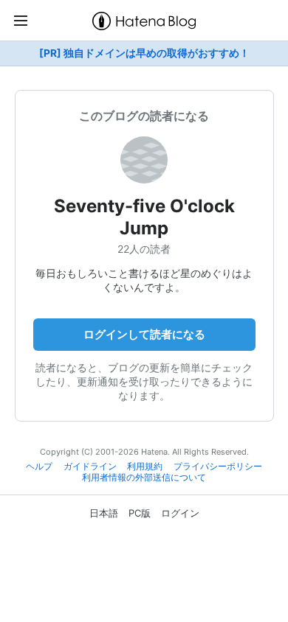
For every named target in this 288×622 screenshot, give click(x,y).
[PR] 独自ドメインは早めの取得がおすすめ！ (144, 53)
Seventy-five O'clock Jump (144, 217)
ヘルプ (39, 466)
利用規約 (144, 466)
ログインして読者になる (144, 334)
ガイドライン (90, 466)
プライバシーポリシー (218, 466)
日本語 (103, 513)
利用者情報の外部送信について (144, 477)
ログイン (180, 513)
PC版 (139, 513)
